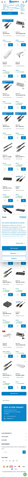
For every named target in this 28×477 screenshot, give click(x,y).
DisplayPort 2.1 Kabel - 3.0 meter (20, 157)
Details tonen (19, 243)
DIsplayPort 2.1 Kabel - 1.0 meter (7, 282)
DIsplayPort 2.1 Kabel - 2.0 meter (7, 375)
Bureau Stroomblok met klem (20, 64)
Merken (7, 9)
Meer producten (14, 393)
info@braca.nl (10, 418)
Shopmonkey (23, 471)
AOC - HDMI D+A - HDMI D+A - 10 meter (20, 126)
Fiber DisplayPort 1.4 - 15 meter (20, 313)
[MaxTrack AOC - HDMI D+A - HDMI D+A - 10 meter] (20, 117)
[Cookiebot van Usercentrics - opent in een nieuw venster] (19, 217)
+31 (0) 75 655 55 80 (11, 416)
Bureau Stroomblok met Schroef (7, 64)
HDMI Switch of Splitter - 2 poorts (7, 313)
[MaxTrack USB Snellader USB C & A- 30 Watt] (20, 366)
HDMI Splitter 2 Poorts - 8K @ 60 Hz (20, 282)
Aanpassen (13, 253)
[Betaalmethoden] (3, 466)
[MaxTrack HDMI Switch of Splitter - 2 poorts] (7, 304)
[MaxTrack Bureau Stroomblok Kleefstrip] (7, 336)
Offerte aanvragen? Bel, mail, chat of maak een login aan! (23, 7)
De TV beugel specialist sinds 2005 (5, 7)
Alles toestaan (14, 248)
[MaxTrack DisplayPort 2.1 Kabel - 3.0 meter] (20, 148)
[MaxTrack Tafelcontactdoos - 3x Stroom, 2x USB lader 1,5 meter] (20, 24)
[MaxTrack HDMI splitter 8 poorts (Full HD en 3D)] (20, 210)
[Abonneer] (24, 452)
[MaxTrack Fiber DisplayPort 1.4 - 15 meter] (20, 304)
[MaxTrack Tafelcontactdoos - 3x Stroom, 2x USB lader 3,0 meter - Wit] (20, 86)
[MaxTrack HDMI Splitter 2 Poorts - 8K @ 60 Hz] (20, 273)
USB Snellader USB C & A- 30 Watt (20, 375)
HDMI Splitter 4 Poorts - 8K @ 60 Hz (7, 188)
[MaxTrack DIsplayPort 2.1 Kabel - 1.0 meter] (7, 273)
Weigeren (14, 258)
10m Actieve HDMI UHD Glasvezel (6, 95)
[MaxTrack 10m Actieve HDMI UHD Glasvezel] (7, 86)
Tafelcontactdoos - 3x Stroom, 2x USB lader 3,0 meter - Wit (20, 95)
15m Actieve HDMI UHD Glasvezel (6, 33)
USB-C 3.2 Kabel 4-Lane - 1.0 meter (7, 157)
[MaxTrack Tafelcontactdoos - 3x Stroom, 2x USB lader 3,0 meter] (20, 336)
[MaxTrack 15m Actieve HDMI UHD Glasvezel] (7, 24)
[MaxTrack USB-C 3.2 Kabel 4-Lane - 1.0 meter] (7, 148)
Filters (10, 13)
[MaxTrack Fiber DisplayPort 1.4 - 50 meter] (20, 179)
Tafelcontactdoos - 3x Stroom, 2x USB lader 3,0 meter (20, 345)
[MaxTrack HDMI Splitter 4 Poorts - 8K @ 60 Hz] (7, 179)
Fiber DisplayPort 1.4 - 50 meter (20, 188)
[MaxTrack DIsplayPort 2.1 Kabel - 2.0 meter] (7, 366)
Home (3, 9)
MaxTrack (12, 9)
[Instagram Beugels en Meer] (6, 460)
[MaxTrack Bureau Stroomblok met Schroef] (7, 55)
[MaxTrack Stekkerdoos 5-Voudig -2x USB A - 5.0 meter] (7, 210)
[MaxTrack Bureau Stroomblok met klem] (20, 55)
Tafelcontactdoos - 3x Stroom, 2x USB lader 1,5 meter (20, 33)
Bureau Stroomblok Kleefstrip (6, 345)
